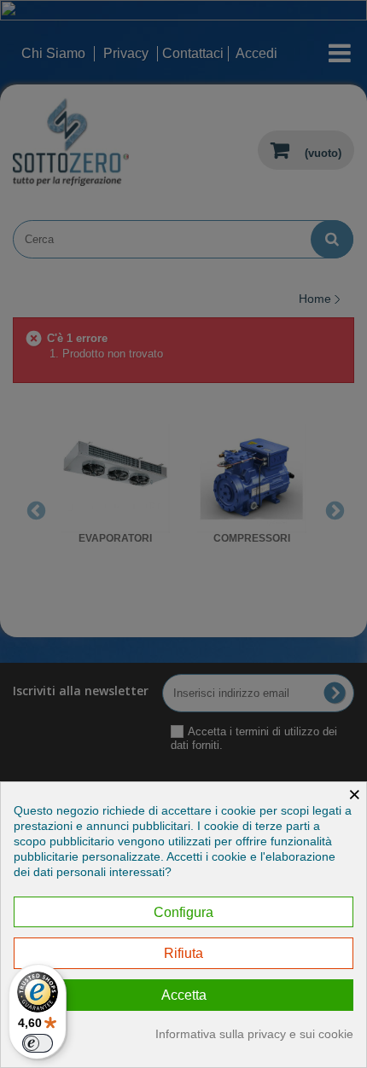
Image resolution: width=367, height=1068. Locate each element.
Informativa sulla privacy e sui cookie (254, 1034)
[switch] (37, 1043)
